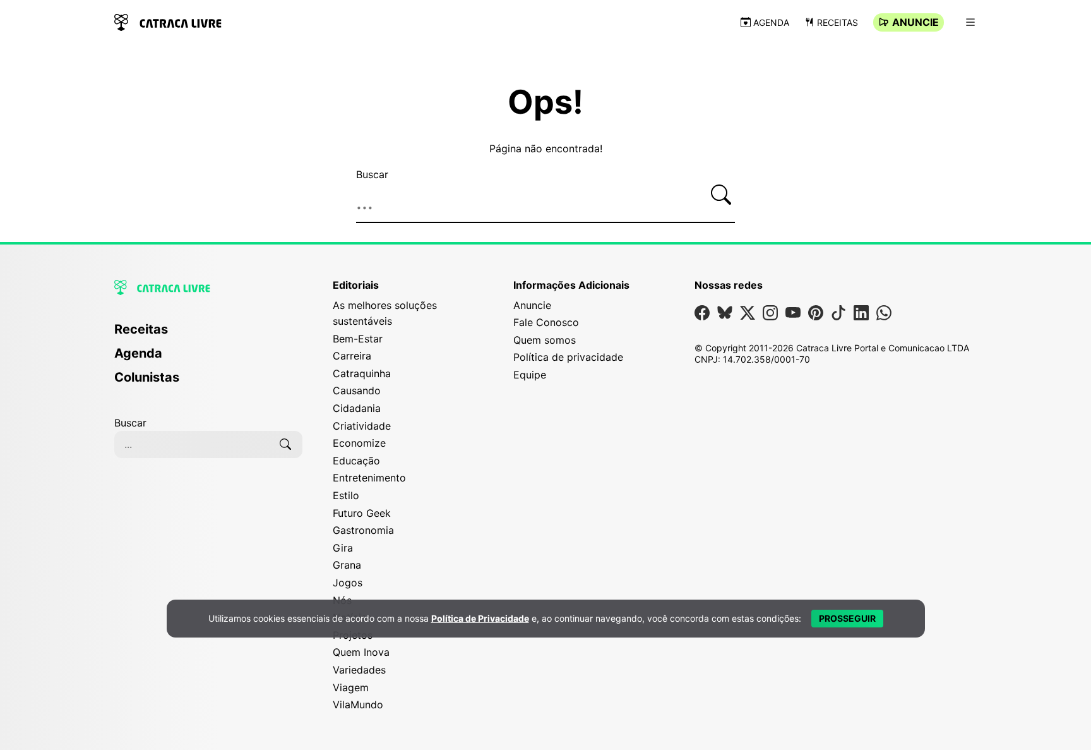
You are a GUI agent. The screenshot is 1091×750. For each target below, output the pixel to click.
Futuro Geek (362, 513)
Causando (357, 390)
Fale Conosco (546, 322)
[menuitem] (208, 335)
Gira (343, 547)
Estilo (346, 495)
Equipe (529, 374)
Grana (347, 565)
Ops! (545, 102)
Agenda (771, 22)
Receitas (837, 22)
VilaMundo (358, 704)
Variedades (359, 669)
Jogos (347, 582)
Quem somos (544, 340)
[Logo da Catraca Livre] (168, 21)
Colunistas (146, 377)
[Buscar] (721, 194)
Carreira (352, 355)
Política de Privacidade (480, 618)
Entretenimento (369, 477)
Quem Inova (361, 652)
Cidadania (357, 408)
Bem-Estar (358, 338)
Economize (359, 443)
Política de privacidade (568, 357)
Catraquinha (362, 373)
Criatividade (362, 426)
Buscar (372, 174)
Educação (356, 460)
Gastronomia (363, 530)
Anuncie (915, 22)
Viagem (351, 687)
